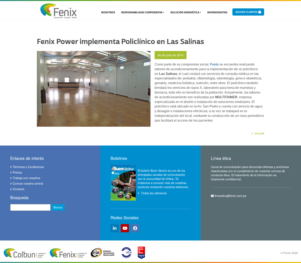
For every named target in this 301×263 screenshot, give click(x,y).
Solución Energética (184, 12)
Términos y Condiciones (28, 167)
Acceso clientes (246, 12)
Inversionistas (217, 12)
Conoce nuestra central (28, 183)
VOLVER (259, 133)
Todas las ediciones (153, 193)
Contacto (18, 189)
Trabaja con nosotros (26, 178)
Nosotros (108, 12)
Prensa (17, 172)
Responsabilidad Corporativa (141, 12)
